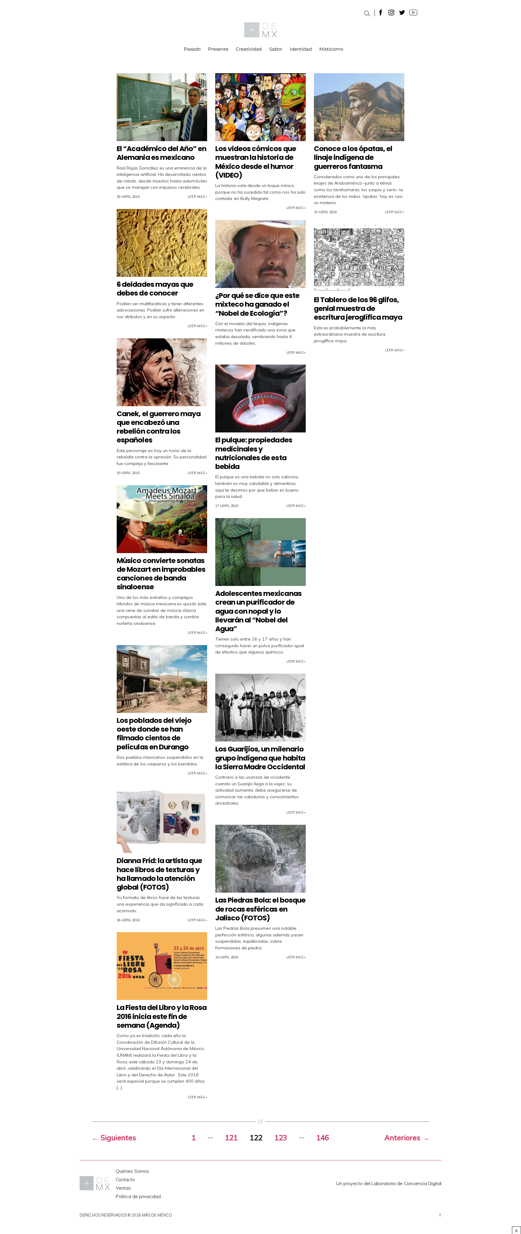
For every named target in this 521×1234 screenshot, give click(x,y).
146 (322, 1137)
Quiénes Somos (132, 1171)
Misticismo (331, 49)
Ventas (123, 1188)
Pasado (192, 49)
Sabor (275, 49)
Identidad (301, 49)
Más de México (157, 1215)
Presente (218, 49)
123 (280, 1137)
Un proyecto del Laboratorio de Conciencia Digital (388, 1183)
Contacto (125, 1179)
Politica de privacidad (138, 1196)
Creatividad (249, 49)
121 (231, 1137)
